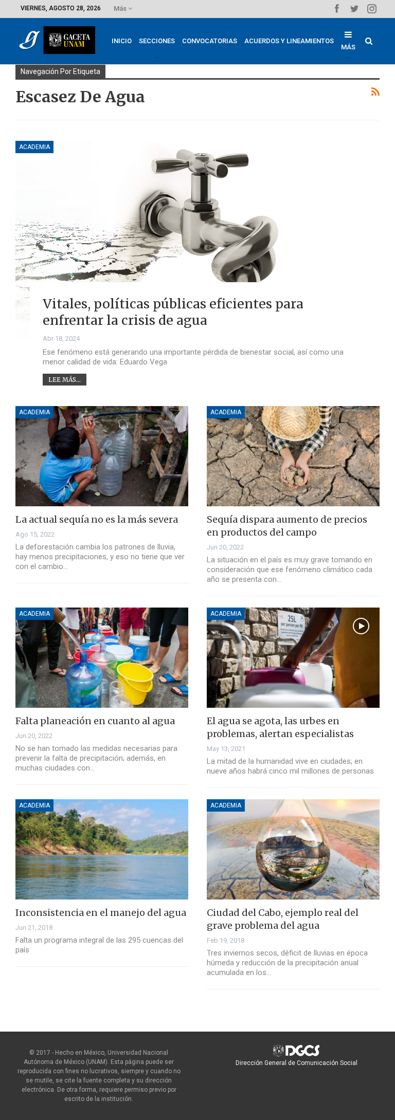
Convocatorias (209, 41)
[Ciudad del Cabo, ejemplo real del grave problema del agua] (293, 849)
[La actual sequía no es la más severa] (101, 456)
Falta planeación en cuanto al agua (95, 721)
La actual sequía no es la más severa (96, 519)
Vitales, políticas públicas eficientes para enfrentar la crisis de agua (173, 312)
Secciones (157, 41)
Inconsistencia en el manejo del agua (100, 913)
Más (121, 8)
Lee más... (64, 379)
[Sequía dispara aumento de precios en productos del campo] (293, 456)
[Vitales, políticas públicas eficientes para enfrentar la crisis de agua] (197, 241)
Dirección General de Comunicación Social (296, 1063)
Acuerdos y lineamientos (289, 41)
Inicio (122, 41)
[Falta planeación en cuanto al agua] (101, 658)
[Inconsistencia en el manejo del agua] (101, 849)
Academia (34, 147)
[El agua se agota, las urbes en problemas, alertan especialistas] (293, 658)
